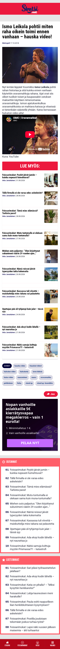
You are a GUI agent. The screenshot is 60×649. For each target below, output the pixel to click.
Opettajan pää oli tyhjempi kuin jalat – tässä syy (22, 310)
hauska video (20, 366)
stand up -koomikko (45, 383)
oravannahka (46, 377)
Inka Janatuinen (8, 180)
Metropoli (6, 43)
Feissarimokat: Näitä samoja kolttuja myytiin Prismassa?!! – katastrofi (19, 346)
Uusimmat (11, 461)
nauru (34, 377)
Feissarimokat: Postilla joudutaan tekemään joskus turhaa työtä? (28, 620)
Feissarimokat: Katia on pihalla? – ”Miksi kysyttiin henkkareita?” (32, 586)
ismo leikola (37, 372)
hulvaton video (9, 372)
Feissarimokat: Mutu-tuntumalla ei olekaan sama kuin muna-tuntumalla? (22, 234)
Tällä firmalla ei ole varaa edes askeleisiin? (22, 192)
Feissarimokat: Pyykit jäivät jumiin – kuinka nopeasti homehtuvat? (19, 176)
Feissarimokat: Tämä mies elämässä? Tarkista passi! (20, 212)
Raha (19, 383)
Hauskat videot (36, 366)
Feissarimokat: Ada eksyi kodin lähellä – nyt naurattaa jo (21, 328)
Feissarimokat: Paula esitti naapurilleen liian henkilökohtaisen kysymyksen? (31, 603)
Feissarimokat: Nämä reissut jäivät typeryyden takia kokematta (18, 270)
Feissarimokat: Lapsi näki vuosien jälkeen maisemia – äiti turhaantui (33, 629)
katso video (8, 377)
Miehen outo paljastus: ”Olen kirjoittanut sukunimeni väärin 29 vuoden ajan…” (21, 252)
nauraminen (22, 377)
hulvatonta (24, 372)
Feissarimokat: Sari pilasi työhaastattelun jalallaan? (33, 569)
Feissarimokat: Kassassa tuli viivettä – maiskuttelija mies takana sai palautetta (21, 292)
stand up (29, 383)
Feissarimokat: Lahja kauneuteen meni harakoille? (31, 595)
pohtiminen (8, 383)
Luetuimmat (12, 559)
